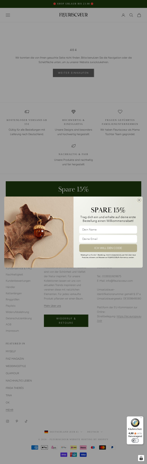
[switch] (135, 440)
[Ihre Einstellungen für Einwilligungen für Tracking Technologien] (141, 458)
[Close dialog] (139, 200)
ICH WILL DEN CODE (108, 248)
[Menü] (141, 418)
